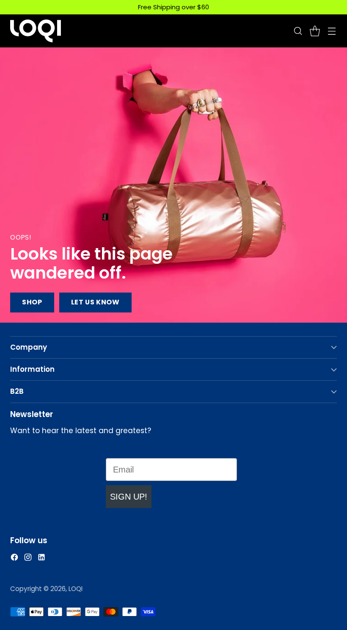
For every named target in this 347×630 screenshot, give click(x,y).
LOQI (76, 588)
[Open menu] (331, 30)
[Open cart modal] (314, 30)
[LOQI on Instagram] (28, 559)
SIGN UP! (128, 496)
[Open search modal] (297, 30)
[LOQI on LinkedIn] (41, 559)
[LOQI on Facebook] (14, 559)
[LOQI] (35, 31)
